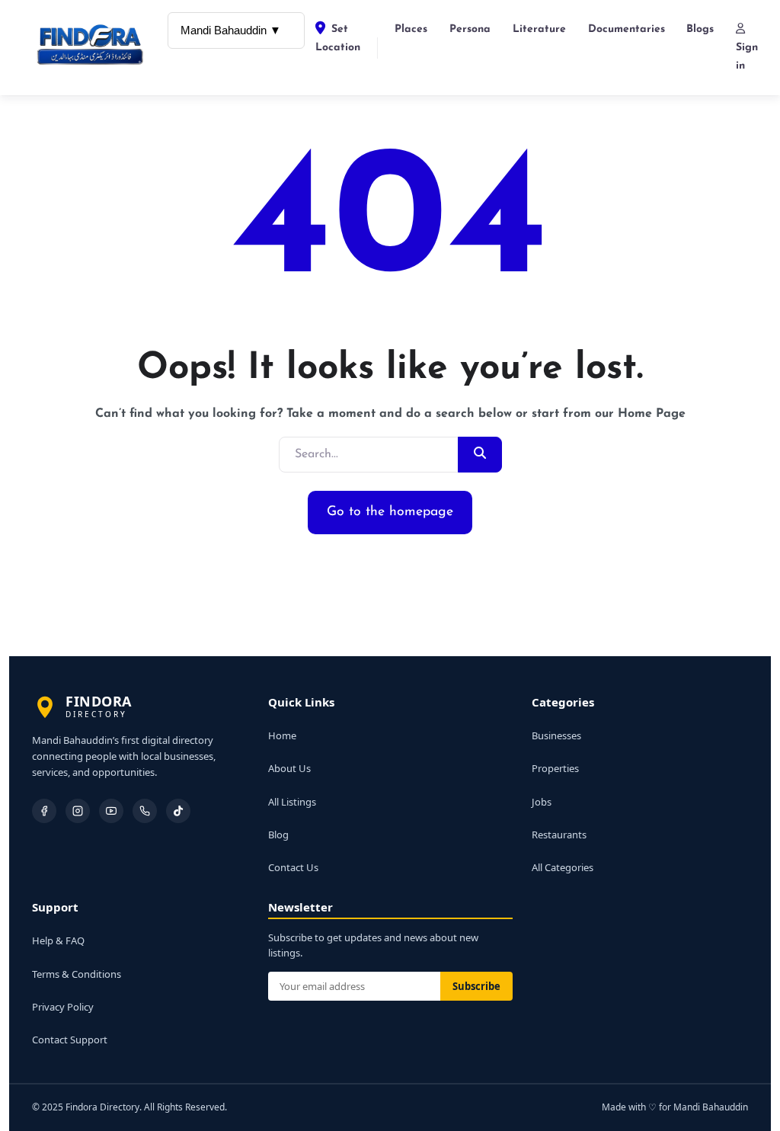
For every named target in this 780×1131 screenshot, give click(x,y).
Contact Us (293, 867)
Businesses (556, 735)
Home (282, 735)
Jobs (541, 802)
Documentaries (626, 29)
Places (411, 29)
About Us (289, 768)
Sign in (747, 57)
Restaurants (559, 834)
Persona (470, 29)
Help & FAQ (58, 940)
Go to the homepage (390, 511)
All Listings (292, 802)
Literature (539, 29)
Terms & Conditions (76, 974)
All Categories (562, 867)
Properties (555, 768)
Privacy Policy (63, 1007)
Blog (278, 834)
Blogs (700, 29)
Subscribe (476, 986)
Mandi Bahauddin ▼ (231, 30)
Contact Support (69, 1039)
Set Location (337, 38)
